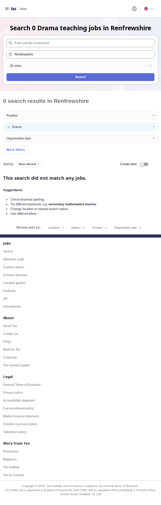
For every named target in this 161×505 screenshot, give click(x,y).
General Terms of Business (22, 384)
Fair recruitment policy (18, 408)
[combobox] (80, 43)
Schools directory (15, 275)
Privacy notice (13, 392)
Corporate (10, 357)
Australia (9, 290)
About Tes (10, 326)
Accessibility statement (19, 400)
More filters (15, 149)
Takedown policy (15, 432)
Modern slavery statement (21, 416)
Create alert (128, 164)
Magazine (10, 459)
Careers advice (13, 267)
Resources (10, 451)
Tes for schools (13, 475)
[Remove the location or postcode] (149, 54)
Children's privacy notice (20, 424)
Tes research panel (16, 365)
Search (80, 77)
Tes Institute (11, 467)
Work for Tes (11, 349)
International (11, 306)
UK (5, 298)
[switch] (145, 164)
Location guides (14, 283)
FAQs (7, 341)
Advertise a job (13, 259)
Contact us (10, 333)
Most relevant (27, 164)
